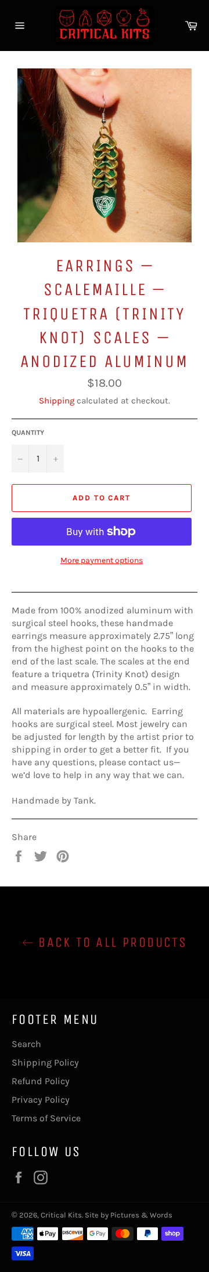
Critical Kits (61, 1215)
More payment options (101, 560)
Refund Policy (41, 1080)
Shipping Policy (45, 1062)
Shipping (56, 400)
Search (26, 1043)
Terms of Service (46, 1118)
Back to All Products (110, 942)
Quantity (28, 432)
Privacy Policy (41, 1099)
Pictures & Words (141, 1215)
